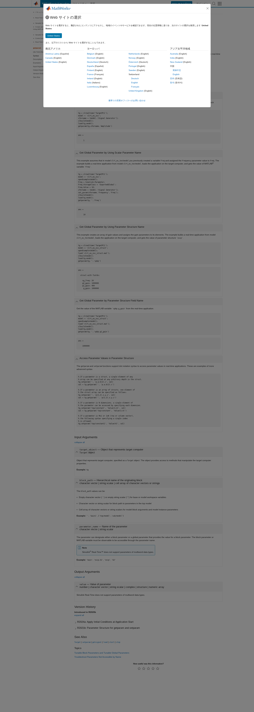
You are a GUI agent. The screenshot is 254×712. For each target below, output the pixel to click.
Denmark (91, 58)
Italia (89, 82)
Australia (174, 54)
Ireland (90, 78)
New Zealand (176, 62)
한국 (172, 82)
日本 (172, 78)
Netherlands (134, 54)
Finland (90, 70)
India (172, 58)
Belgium (91, 54)
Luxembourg (93, 86)
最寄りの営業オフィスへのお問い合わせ (127, 100)
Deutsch (135, 78)
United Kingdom (136, 91)
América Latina (52, 54)
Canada (49, 58)
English (134, 82)
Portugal (132, 66)
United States (51, 62)
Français (135, 86)
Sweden (132, 70)
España (90, 66)
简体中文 (177, 70)
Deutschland (93, 62)
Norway (132, 58)
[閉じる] (207, 8)
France (90, 74)
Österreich (133, 62)
